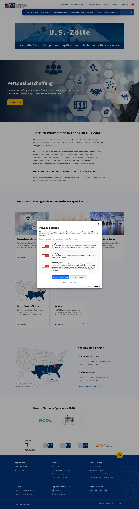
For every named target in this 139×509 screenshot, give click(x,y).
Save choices (78, 277)
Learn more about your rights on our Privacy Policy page (58, 239)
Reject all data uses (69, 282)
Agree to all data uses (60, 277)
